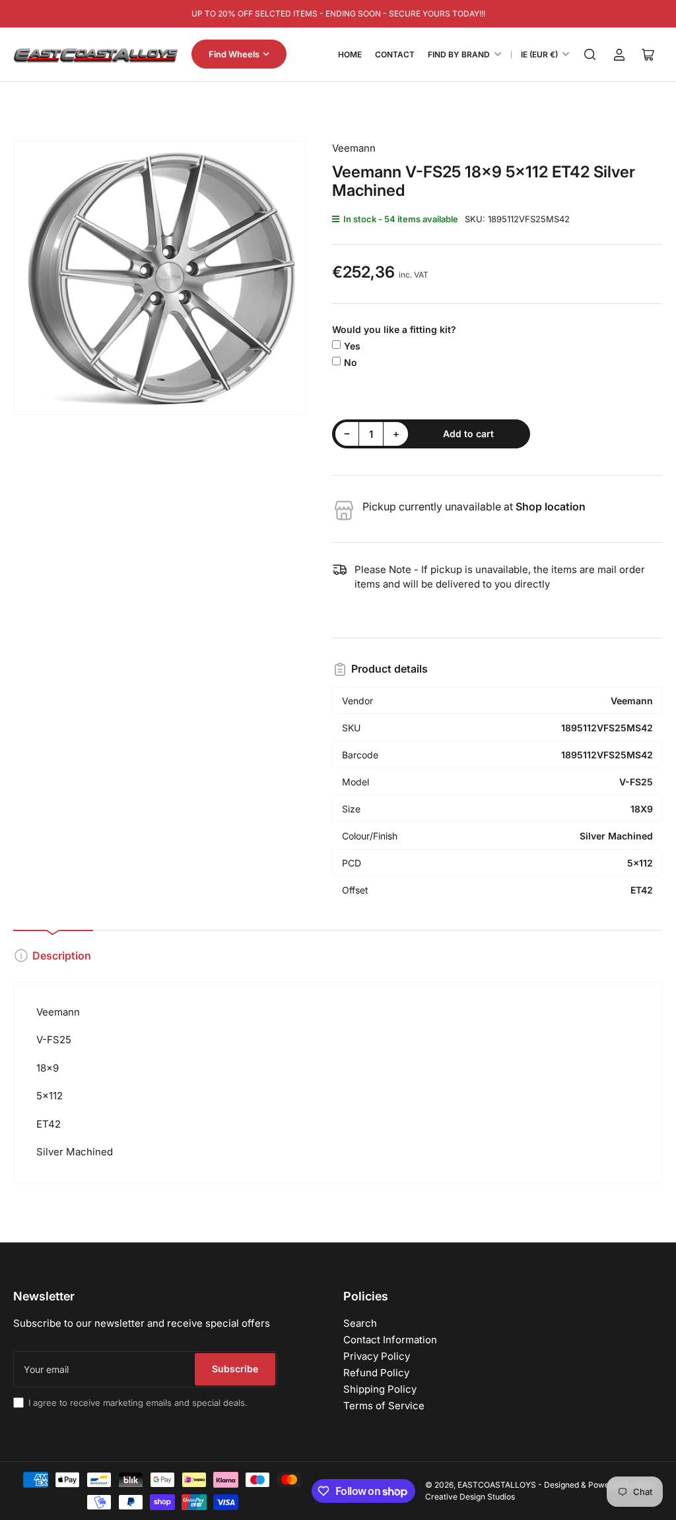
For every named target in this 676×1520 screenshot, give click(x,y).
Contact (395, 54)
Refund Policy (376, 1372)
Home (350, 54)
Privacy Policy (376, 1356)
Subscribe (235, 1368)
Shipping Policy (380, 1389)
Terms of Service (383, 1405)
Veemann (354, 148)
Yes (352, 345)
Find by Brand (459, 54)
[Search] (590, 54)
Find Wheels (234, 54)
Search (360, 1323)
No (350, 362)
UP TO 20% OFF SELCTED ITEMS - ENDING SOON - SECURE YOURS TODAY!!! (338, 13)
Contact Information (390, 1339)
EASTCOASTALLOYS (496, 1485)
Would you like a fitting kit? (394, 329)
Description (61, 955)
